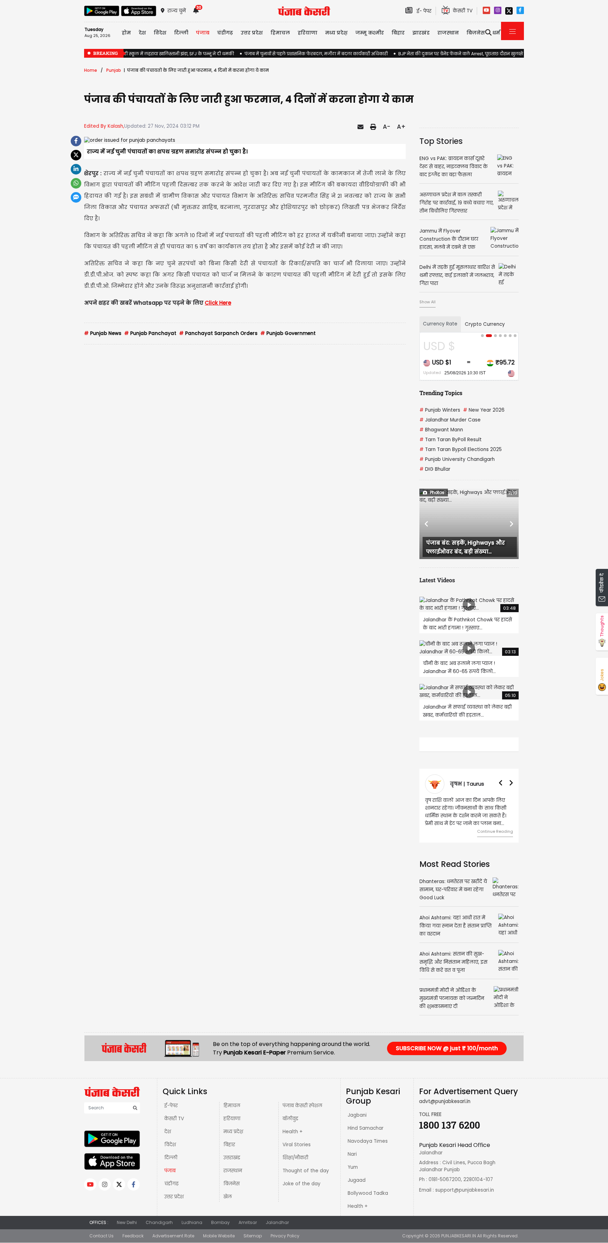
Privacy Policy (285, 1236)
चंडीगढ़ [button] (225, 32)
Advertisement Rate (173, 1236)
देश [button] (142, 32)
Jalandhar (277, 1222)
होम (126, 32)
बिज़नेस (231, 1183)
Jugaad (357, 1180)
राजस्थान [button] (448, 32)
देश (167, 1131)
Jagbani (357, 1115)
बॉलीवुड (290, 1118)
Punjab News (102, 333)
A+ (401, 126)
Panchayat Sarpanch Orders (218, 333)
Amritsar (248, 1222)
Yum (353, 1167)
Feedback (133, 1236)
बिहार (398, 32)
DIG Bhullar (434, 469)
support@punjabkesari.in (464, 1190)
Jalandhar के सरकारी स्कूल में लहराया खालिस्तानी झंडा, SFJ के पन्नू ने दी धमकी (159, 54)
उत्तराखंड (231, 1157)
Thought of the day (306, 1170)
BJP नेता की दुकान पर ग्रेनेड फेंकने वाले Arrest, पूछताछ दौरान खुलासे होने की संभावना (475, 54)
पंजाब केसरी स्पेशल (302, 1105)
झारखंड (421, 32)
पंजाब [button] (202, 32)
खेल (227, 1196)
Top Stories (441, 141)
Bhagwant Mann (441, 429)
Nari (352, 1154)
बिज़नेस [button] (476, 32)
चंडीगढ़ (171, 1183)
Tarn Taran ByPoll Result (450, 439)
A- (386, 126)
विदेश (170, 1144)
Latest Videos (437, 580)
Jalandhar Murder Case (450, 420)
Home (90, 70)
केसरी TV (174, 1118)
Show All (427, 302)
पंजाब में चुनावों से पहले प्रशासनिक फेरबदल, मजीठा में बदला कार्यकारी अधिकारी (316, 54)
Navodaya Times (368, 1141)
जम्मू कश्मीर (369, 32)
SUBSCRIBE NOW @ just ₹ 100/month (447, 1048)
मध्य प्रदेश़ (336, 32)
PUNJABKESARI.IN (458, 1236)
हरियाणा (231, 1118)
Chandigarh (159, 1222)
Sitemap (252, 1236)
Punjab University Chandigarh (457, 459)
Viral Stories (297, 1144)
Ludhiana (192, 1222)
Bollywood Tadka (368, 1193)
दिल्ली (181, 32)
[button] (426, 524)
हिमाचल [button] (280, 32)
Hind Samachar (366, 1128)
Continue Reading (495, 831)
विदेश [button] (160, 32)
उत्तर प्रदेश (252, 32)
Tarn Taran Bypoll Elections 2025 (460, 449)
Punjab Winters (439, 410)
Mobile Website (219, 1236)
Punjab (113, 70)
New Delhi (127, 1222)
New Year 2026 (484, 410)
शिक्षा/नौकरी (295, 1157)
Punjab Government (288, 333)
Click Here (218, 302)
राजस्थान (232, 1170)
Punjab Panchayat (150, 333)
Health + (293, 1131)
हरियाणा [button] (307, 32)
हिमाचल (231, 1105)
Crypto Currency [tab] (485, 324)
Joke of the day (302, 1183)
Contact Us (101, 1236)
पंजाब (170, 1170)
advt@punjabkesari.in (444, 1101)
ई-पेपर (171, 1105)
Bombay (220, 1222)
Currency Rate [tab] (440, 324)
